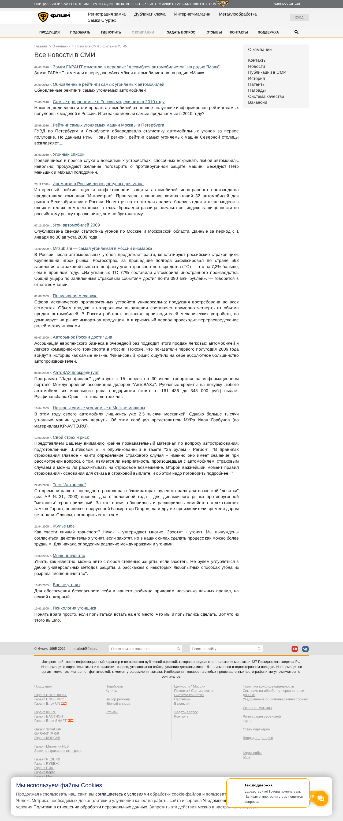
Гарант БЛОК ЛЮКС (50, 695)
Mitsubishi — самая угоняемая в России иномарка (102, 248)
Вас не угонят (66, 584)
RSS (246, 757)
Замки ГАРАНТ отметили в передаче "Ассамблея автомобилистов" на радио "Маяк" (136, 67)
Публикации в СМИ (267, 72)
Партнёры (182, 699)
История (256, 78)
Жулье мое (64, 526)
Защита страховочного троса (57, 751)
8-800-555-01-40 (287, 4)
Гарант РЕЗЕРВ (47, 759)
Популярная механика (75, 296)
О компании (143, 32)
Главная (40, 46)
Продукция (49, 32)
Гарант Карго (44, 772)
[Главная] (54, 18)
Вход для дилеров (258, 738)
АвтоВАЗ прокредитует (76, 372)
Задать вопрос (181, 32)
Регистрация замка (107, 14)
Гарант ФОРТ (45, 712)
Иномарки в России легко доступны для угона (98, 183)
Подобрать (80, 32)
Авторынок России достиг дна (82, 337)
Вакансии (257, 102)
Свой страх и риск (71, 437)
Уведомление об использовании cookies (275, 699)
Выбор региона (118, 699)
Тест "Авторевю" (69, 484)
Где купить (111, 32)
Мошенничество (69, 555)
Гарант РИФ (44, 768)
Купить (111, 691)
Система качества (266, 96)
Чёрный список (118, 703)
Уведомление (216, 800)
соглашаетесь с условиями (122, 794)
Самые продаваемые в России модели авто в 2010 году (109, 101)
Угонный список (68, 154)
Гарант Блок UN (47, 703)
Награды (257, 90)
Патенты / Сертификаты (193, 691)
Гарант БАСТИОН (48, 716)
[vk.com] (305, 649)
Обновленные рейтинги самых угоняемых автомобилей (108, 84)
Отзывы (214, 32)
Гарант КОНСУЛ (47, 738)
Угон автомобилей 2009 (76, 225)
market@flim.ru (85, 649)
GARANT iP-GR (46, 733)
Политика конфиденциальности (268, 686)
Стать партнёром (256, 729)
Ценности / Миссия (189, 686)
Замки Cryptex (102, 20)
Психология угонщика (74, 608)
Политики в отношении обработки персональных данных (90, 807)
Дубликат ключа (150, 14)
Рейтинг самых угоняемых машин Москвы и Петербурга (108, 125)
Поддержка (268, 32)
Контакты (239, 32)
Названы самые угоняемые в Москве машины (99, 408)
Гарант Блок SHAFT (50, 721)
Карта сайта (252, 753)
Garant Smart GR (47, 729)
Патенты (257, 84)
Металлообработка (238, 14)
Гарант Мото (44, 776)
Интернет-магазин (192, 14)
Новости (256, 66)
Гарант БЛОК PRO (49, 699)
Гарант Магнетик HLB (51, 746)
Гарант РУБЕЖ (46, 763)
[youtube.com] (295, 649)
